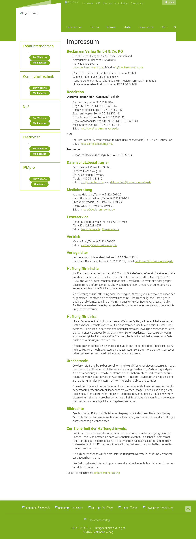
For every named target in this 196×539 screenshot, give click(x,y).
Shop (164, 27)
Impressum (88, 3)
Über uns (107, 3)
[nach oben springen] (188, 509)
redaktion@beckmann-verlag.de (99, 128)
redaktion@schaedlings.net (97, 143)
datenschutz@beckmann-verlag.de (130, 182)
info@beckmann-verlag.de (128, 67)
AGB (98, 3)
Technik (94, 27)
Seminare (39, 184)
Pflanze (111, 27)
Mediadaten (39, 62)
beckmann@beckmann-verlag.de (154, 261)
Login (171, 2)
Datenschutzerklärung (107, 472)
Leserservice (146, 27)
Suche (175, 27)
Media (126, 27)
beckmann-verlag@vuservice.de (100, 229)
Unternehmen (74, 27)
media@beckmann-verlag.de (98, 209)
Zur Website (40, 57)
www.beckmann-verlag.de (88, 67)
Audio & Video (121, 3)
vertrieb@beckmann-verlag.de (99, 245)
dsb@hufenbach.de (92, 182)
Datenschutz (137, 3)
